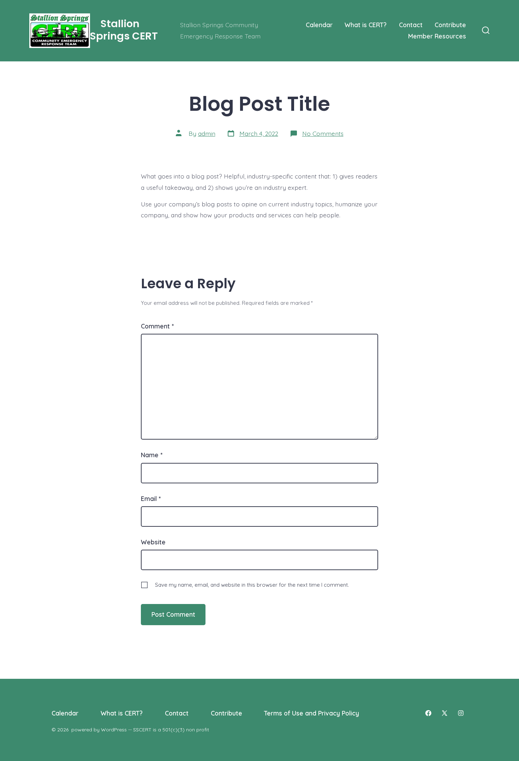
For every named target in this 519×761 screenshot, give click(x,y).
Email (151, 498)
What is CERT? (366, 25)
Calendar (319, 25)
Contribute (450, 25)
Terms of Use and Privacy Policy (311, 713)
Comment (157, 326)
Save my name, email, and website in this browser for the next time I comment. (252, 584)
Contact (411, 25)
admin (206, 133)
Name (151, 455)
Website (153, 542)
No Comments (323, 133)
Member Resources (437, 36)
